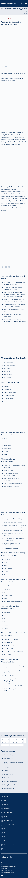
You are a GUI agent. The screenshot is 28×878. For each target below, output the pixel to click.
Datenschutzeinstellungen (7, 864)
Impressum (4, 861)
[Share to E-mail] (2, 66)
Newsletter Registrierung (7, 872)
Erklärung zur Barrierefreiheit (8, 866)
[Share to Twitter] (9, 66)
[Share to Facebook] (6, 66)
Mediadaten (4, 868)
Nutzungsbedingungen (6, 870)
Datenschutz (4, 863)
